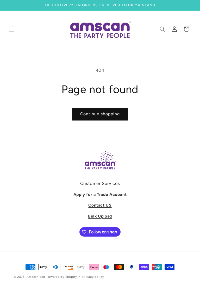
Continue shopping (100, 113)
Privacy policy (93, 277)
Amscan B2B (36, 277)
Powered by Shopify (61, 277)
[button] (11, 29)
